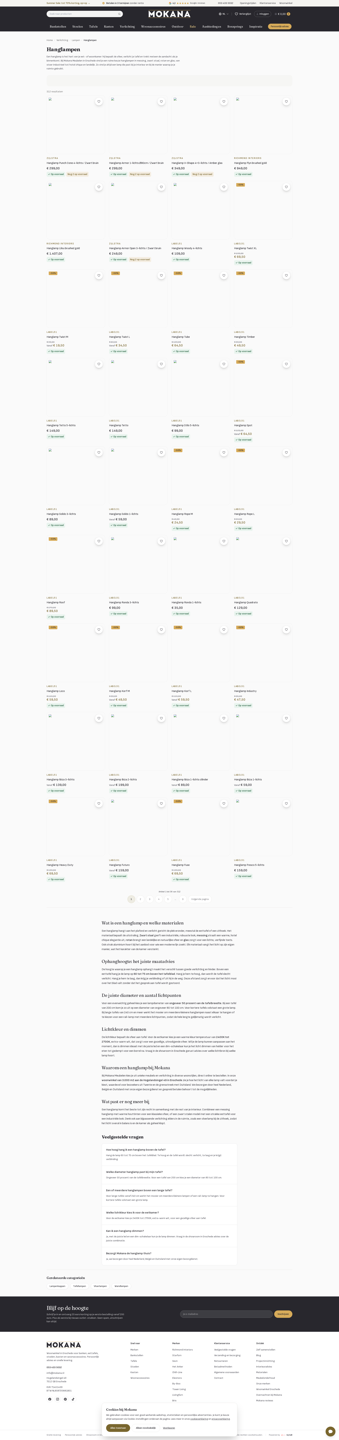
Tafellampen (79, 1286)
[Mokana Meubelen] (169, 14)
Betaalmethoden (223, 1366)
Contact (218, 1377)
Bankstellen (58, 26)
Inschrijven (283, 1314)
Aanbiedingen (211, 26)
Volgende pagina (200, 899)
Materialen (261, 1372)
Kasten (109, 26)
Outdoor (177, 26)
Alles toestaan (118, 1427)
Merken (134, 1349)
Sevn (175, 1360)
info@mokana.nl (55, 1372)
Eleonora (177, 1377)
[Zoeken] (120, 14)
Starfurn (177, 1355)
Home (50, 40)
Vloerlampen (100, 1286)
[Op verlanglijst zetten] (99, 101)
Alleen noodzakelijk (146, 1427)
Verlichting (127, 26)
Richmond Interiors (182, 1349)
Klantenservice (268, 3)
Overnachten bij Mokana (269, 1394)
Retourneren (221, 1360)
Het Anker (177, 1366)
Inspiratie (255, 26)
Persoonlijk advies (280, 26)
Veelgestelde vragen (225, 1349)
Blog (258, 1355)
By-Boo (176, 1383)
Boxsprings (235, 26)
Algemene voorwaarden (226, 1372)
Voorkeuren (169, 1427)
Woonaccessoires (153, 26)
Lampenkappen (57, 1286)
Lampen (76, 40)
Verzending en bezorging (227, 1355)
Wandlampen (121, 1286)
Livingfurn (177, 1394)
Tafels (93, 26)
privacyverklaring (221, 1418)
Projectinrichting (265, 1360)
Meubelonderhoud (265, 1377)
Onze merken (263, 1383)
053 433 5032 (54, 1367)
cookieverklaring (199, 1418)
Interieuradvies (264, 1366)
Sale (193, 26)
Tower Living (179, 1389)
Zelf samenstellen (265, 1349)
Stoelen (77, 26)
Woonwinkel (285, 3)
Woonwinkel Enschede (268, 1389)
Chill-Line (177, 1372)
